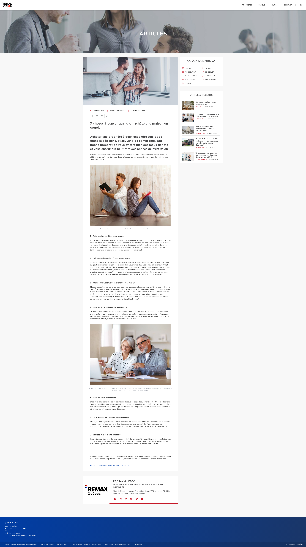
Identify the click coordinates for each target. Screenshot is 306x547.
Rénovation (210, 76)
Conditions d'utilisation (113, 544)
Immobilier (98, 111)
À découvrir (190, 72)
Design (187, 83)
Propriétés (247, 5)
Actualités (189, 79)
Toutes (187, 68)
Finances (209, 68)
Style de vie (210, 79)
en (301, 5)
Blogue (262, 5)
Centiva (299, 544)
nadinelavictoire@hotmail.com (24, 535)
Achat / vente (190, 76)
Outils (274, 5)
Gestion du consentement (132, 544)
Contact (288, 5)
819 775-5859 (14, 533)
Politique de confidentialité (91, 544)
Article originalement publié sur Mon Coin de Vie (109, 465)
